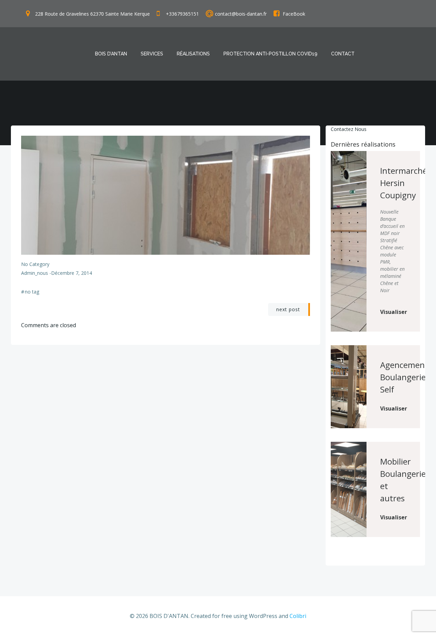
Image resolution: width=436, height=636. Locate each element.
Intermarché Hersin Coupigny (403, 183)
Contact (343, 53)
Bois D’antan (111, 53)
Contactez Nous (349, 129)
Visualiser (393, 312)
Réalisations (193, 53)
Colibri (298, 616)
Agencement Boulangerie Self (404, 377)
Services (152, 53)
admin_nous (34, 273)
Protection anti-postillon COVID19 (270, 53)
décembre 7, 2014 (71, 273)
